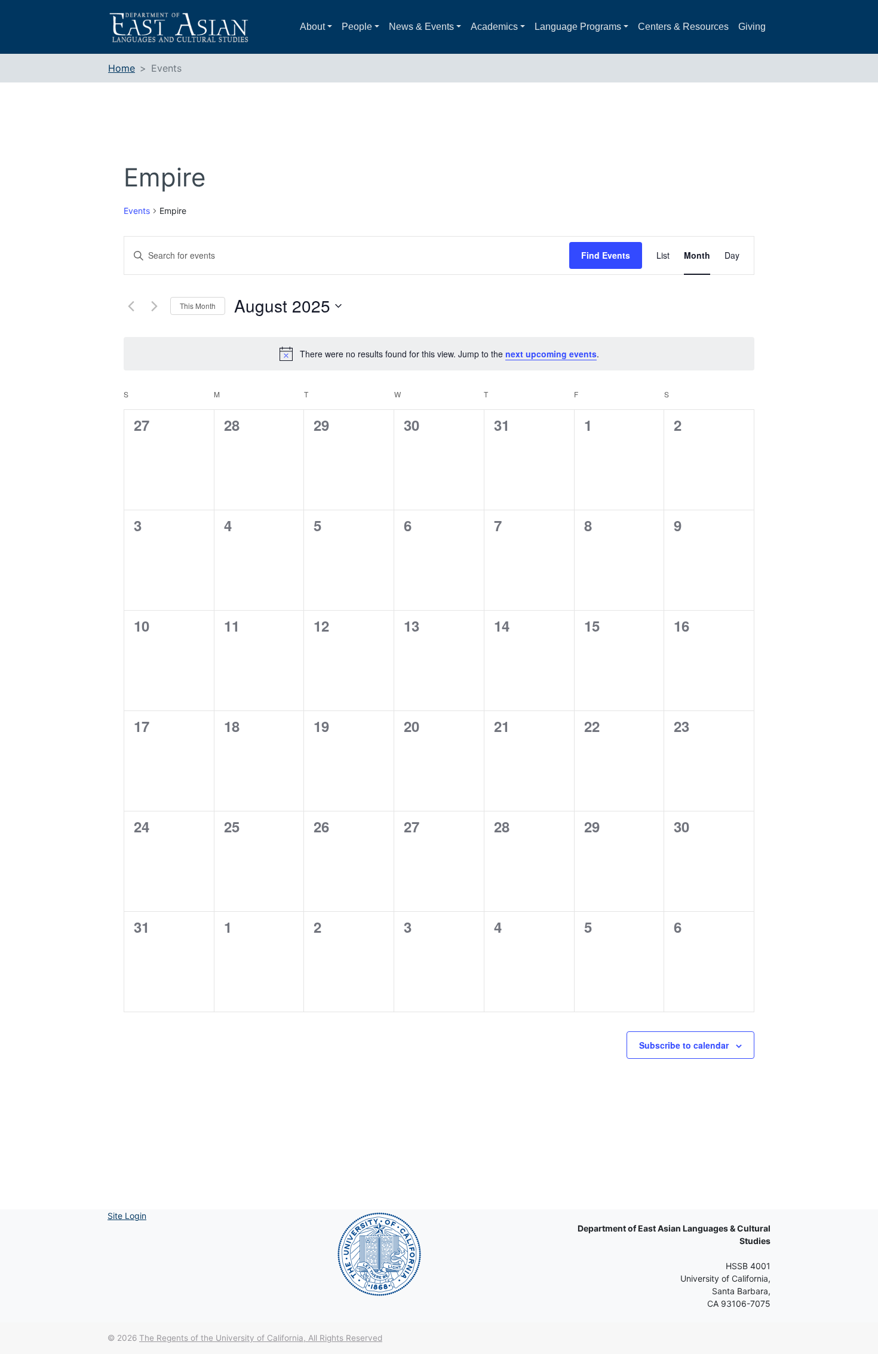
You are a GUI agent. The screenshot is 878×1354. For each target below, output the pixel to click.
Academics (494, 27)
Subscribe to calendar (684, 1045)
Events (137, 211)
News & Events (421, 27)
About (312, 27)
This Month (198, 306)
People (357, 27)
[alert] (439, 353)
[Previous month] (131, 306)
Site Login (127, 1216)
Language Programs (578, 27)
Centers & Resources (683, 27)
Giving (752, 27)
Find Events (605, 255)
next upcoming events (551, 354)
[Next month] (154, 306)
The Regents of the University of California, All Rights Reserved (260, 1338)
